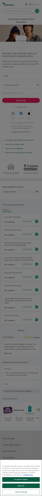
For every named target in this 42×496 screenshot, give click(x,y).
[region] (21, 478)
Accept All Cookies (21, 479)
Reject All (21, 486)
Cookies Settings (21, 492)
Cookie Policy (28, 475)
